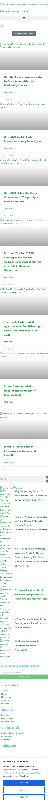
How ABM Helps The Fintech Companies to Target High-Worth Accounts (21, 197)
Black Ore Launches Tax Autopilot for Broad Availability (28, 645)
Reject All (24, 797)
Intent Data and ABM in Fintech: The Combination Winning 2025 (20, 390)
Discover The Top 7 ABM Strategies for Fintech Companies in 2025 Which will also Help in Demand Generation (22, 262)
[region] (24, 780)
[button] (24, 18)
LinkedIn (14, 752)
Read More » (9, 92)
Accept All (24, 783)
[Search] (47, 479)
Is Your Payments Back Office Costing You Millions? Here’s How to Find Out (31, 623)
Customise (24, 790)
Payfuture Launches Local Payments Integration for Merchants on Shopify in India (31, 594)
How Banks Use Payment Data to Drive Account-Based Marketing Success (23, 81)
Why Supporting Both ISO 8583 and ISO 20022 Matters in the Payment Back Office (31, 495)
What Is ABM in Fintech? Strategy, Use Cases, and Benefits (20, 451)
